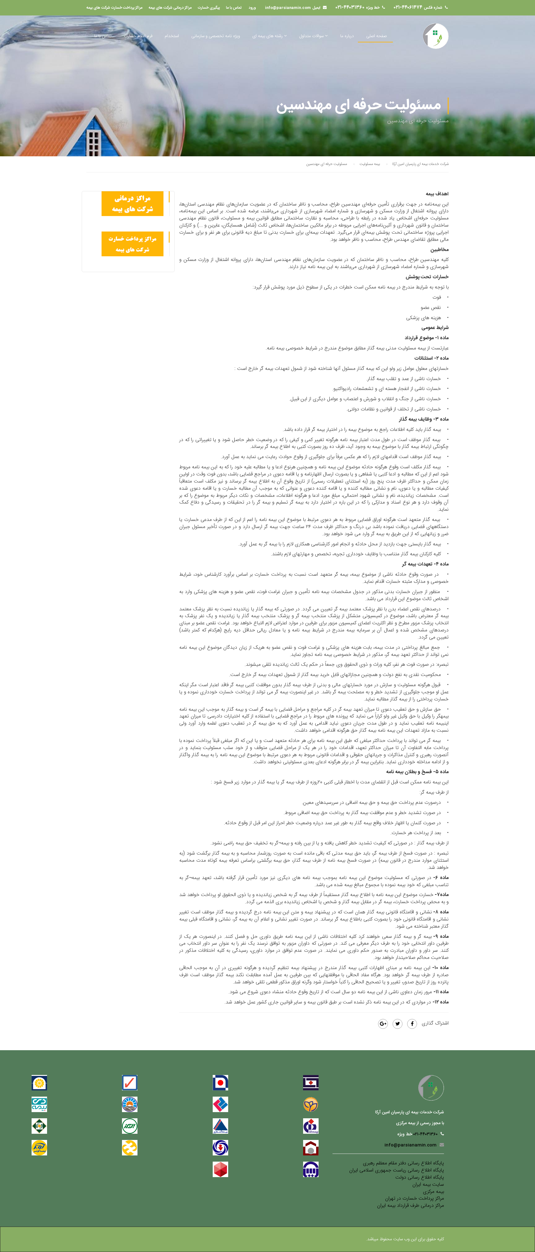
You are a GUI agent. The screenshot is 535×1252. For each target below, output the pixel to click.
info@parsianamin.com (288, 8)
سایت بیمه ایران (428, 1185)
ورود (252, 8)
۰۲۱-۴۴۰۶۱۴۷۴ (408, 7)
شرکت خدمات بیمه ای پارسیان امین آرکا (420, 164)
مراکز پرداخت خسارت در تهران (414, 1198)
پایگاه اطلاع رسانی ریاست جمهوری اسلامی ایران (396, 1170)
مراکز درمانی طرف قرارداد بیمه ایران (410, 1206)
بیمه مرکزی (433, 1192)
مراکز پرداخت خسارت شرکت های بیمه (114, 8)
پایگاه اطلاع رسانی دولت (419, 1177)
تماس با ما (233, 8)
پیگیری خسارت (209, 8)
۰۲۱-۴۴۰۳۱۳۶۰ (350, 7)
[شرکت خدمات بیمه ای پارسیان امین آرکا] (436, 36)
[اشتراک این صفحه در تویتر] (397, 1024)
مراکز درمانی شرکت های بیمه (170, 8)
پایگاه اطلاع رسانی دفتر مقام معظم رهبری (403, 1163)
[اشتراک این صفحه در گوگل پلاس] (383, 1024)
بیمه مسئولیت (369, 164)
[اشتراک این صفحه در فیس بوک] (412, 1024)
